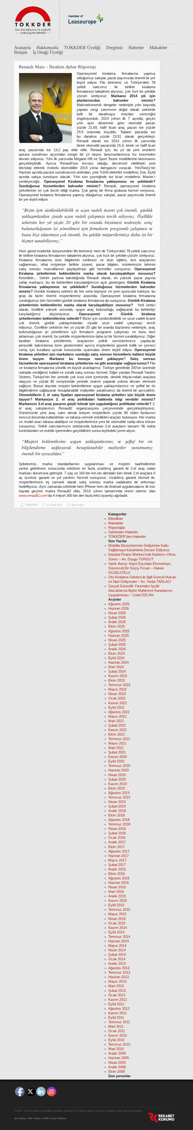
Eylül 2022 (116, 707)
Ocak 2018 (116, 838)
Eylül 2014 (116, 932)
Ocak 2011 (116, 1031)
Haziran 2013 (118, 977)
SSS (30, 1118)
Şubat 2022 (117, 725)
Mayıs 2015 (117, 914)
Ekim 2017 (116, 847)
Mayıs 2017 (117, 860)
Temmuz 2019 (119, 797)
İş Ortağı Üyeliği (48, 52)
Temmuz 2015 (119, 909)
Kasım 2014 (117, 928)
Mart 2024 (116, 667)
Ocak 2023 (116, 698)
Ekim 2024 (116, 653)
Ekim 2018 (116, 815)
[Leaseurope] (86, 32)
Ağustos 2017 (118, 851)
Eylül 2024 (116, 658)
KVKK (46, 1118)
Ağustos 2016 (118, 878)
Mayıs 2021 (117, 743)
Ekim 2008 (116, 1071)
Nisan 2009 (117, 1062)
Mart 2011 (116, 1026)
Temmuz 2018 (119, 824)
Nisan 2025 (117, 640)
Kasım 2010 (117, 1035)
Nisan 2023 (117, 694)
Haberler (136, 47)
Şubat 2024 (117, 671)
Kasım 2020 (117, 757)
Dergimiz (114, 47)
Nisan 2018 (117, 829)
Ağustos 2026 (118, 604)
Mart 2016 (116, 892)
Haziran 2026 (118, 608)
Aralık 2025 (117, 622)
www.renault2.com (33, 495)
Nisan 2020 (117, 775)
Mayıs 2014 (117, 946)
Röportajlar (78, 504)
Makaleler (158, 47)
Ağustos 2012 (118, 1008)
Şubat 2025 (117, 644)
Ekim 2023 (116, 680)
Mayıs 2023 (117, 689)
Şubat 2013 (117, 991)
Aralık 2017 (117, 842)
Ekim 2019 (116, 788)
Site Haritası (20, 1118)
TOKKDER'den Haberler (127, 536)
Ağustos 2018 (118, 820)
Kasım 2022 (117, 703)
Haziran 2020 (118, 770)
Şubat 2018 (117, 833)
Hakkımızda (47, 47)
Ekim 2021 (116, 734)
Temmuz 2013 (119, 972)
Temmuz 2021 (119, 739)
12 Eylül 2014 (54, 504)
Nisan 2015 (117, 919)
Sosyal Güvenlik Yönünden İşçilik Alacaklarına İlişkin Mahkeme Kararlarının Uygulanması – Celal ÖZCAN (140, 590)
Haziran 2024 (118, 662)
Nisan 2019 (117, 802)
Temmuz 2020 (119, 766)
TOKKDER (31, 504)
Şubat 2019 (117, 806)
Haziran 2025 (118, 635)
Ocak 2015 (116, 923)
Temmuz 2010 (119, 1044)
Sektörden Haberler (123, 532)
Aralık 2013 (117, 963)
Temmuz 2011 (119, 1022)
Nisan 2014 (117, 950)
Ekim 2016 (116, 874)
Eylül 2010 (116, 1040)
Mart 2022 (116, 721)
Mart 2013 (116, 986)
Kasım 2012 (117, 1000)
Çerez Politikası (58, 1118)
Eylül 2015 (116, 905)
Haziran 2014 (118, 941)
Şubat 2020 (117, 779)
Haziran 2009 (118, 1058)
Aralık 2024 (117, 649)
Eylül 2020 (116, 761)
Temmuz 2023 (119, 685)
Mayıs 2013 (117, 981)
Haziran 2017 (118, 856)
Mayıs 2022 (117, 716)
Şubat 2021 (117, 752)
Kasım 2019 (117, 784)
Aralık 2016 (117, 869)
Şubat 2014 (117, 954)
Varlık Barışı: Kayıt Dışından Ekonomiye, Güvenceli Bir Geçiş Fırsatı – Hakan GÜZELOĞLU (139, 568)
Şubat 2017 (117, 865)
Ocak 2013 (116, 995)
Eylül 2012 (116, 1004)
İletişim (20, 52)
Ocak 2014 (116, 959)
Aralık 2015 (117, 896)
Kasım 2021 (117, 730)
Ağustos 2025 (118, 631)
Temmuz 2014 (119, 937)
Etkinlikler (115, 519)
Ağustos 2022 (118, 712)
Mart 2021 (116, 748)
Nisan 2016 (117, 887)
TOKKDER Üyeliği (82, 47)
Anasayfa (22, 47)
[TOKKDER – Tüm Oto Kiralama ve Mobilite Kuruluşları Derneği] (33, 18)
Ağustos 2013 (118, 968)
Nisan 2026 (117, 613)
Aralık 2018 (117, 811)
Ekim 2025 (116, 626)
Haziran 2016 (118, 883)
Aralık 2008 (117, 1067)
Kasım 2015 (117, 900)
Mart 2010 (116, 1049)
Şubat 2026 (117, 617)
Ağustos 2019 (118, 793)
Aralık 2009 (117, 1053)
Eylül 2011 (116, 1017)
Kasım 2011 (117, 1013)
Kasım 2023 (117, 676)
